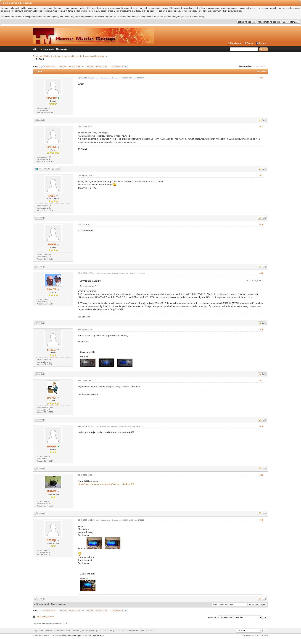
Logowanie (48, 49)
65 (88, 67)
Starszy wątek (42, 604)
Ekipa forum (39, 631)
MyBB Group (98, 635)
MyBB (79, 635)
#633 (261, 175)
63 (79, 67)
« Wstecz (47, 67)
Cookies (149, 631)
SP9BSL (52, 147)
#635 (261, 273)
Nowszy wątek (58, 604)
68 (101, 67)
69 (106, 67)
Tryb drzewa (261, 71)
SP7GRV (51, 98)
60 (65, 67)
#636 (261, 329)
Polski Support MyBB (67, 635)
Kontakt (49, 631)
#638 (261, 426)
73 (113, 67)
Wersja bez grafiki (93, 631)
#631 (261, 78)
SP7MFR (51, 491)
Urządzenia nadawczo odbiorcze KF (65, 56)
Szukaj (250, 43)
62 (74, 67)
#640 (261, 520)
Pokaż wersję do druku (45, 617)
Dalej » (118, 67)
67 (97, 67)
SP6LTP (51, 289)
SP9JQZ (51, 540)
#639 (261, 475)
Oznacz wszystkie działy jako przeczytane (120, 631)
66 (92, 67)
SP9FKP (52, 397)
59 (61, 67)
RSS (142, 631)
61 (70, 67)
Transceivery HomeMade (93, 56)
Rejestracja (61, 49)
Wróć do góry (78, 631)
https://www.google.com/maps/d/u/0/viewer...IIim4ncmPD (106, 484)
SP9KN (51, 244)
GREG (51, 195)
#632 (261, 127)
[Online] (58, 98)
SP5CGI (51, 349)
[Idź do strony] (125, 66)
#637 (261, 381)
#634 (261, 224)
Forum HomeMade (41, 56)
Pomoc (262, 43)
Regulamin (235, 43)
